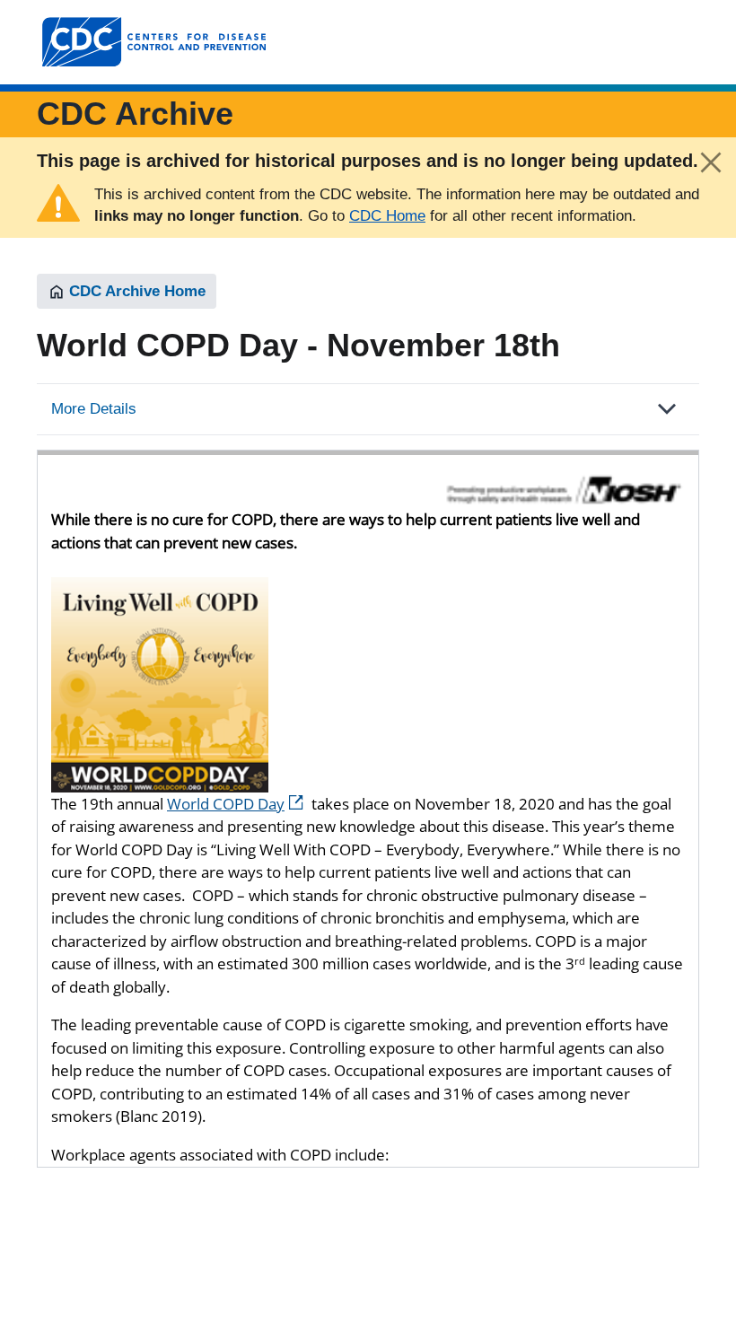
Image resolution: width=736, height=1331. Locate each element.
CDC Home (387, 215)
